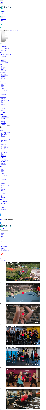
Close (0, 127)
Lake (2, 69)
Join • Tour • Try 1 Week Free (4, 62)
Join (1, 22)
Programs (2, 233)
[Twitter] (23, 215)
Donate (2, 14)
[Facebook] (23, 213)
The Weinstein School (5, 132)
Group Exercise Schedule (4, 246)
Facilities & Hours (3, 164)
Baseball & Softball (3, 83)
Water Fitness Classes (3, 70)
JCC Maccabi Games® (4, 90)
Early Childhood (3, 121)
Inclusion (2, 200)
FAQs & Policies (3, 148)
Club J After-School (3, 93)
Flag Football (2, 85)
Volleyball (2, 88)
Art (1, 101)
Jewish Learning (3, 108)
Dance (2, 84)
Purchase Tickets (3, 105)
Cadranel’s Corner (3, 61)
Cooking (2, 186)
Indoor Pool (2, 68)
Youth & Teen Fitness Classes (4, 75)
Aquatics (1, 64)
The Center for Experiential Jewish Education (6, 109)
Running (2, 77)
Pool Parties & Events (3, 156)
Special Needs (1, 114)
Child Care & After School (4, 176)
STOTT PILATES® (3, 76)
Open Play (2, 60)
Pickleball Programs (3, 59)
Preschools (1, 130)
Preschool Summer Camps (4, 134)
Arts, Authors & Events (3, 97)
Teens (3, 122)
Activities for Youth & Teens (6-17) (5, 117)
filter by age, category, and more (14, 30)
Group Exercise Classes (4, 74)
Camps (1, 52)
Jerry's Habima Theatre (4, 116)
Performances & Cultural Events (5, 100)
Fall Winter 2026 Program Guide (5, 250)
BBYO (2, 110)
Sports (1, 81)
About (2, 235)
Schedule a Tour (3, 136)
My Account (3, 11)
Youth (2, 206)
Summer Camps (3, 118)
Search (1, 0)
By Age (1, 204)
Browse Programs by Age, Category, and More (6, 245)
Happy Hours (3, 104)
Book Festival (3, 98)
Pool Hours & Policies (4, 67)
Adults (2, 208)
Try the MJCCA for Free (4, 249)
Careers (2, 236)
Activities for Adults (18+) (4, 202)
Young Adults (3, 123)
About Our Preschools (4, 46)
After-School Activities (4, 95)
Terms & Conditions (3, 260)
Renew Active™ (3, 78)
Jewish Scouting (3, 112)
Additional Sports (3, 89)
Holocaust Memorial (3, 111)
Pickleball (2, 86)
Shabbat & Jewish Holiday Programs (5, 194)
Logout (3, 12)
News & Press (1, 219)
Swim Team (2, 66)
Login (2, 13)
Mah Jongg (2, 188)
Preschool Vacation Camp (4, 49)
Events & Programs (3, 79)
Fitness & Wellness (2, 72)
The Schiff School (5, 48)
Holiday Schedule (3, 248)
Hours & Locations (3, 19)
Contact (2, 2)
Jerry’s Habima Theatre (4, 99)
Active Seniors (3, 124)
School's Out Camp (3, 50)
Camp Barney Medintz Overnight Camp (6, 54)
